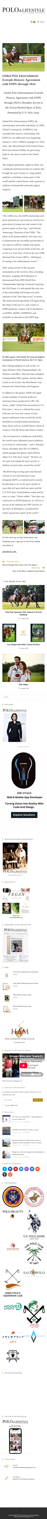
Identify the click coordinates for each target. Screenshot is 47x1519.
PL (24, 1511)
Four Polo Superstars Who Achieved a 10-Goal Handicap (23, 613)
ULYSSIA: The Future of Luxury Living (25, 1130)
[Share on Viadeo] (10, 1174)
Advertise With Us (8, 1509)
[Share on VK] (32, 1169)
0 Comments (26, 1121)
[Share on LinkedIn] (21, 1169)
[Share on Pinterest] (15, 1169)
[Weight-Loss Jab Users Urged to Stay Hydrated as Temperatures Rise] (6, 1154)
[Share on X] (4, 1169)
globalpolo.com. (9, 551)
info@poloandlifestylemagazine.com (24, 1467)
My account (20, 1509)
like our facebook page (13, 1373)
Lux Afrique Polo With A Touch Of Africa (23, 645)
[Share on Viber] (26, 1169)
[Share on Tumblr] (4, 1174)
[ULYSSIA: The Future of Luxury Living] (6, 1131)
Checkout (25, 1509)
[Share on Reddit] (37, 1169)
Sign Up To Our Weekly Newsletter (23, 1479)
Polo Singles (23, 684)
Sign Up (38, 1100)
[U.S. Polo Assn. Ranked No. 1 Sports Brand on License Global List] (6, 1119)
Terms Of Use (38, 1509)
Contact (14, 1509)
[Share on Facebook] (10, 1169)
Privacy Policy (31, 1509)
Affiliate (21, 1511)
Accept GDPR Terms (11, 1105)
